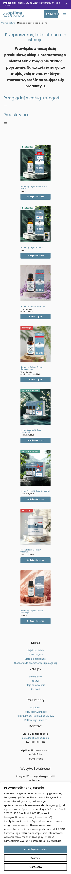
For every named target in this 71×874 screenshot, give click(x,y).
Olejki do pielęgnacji (35, 659)
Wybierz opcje (35, 316)
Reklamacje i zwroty (35, 720)
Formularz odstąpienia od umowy (35, 716)
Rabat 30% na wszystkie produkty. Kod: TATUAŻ (31, 4)
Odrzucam (35, 867)
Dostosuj (35, 858)
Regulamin (35, 707)
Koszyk (35, 681)
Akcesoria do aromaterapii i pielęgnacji (35, 663)
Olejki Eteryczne (35, 654)
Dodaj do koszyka (35, 197)
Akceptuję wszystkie (35, 849)
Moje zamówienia (35, 685)
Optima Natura (8, 23)
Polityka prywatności (35, 711)
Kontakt (35, 689)
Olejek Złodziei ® (36, 650)
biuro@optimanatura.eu (35, 738)
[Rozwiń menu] (5, 106)
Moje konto (35, 676)
